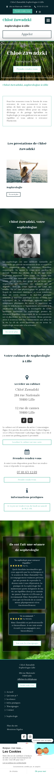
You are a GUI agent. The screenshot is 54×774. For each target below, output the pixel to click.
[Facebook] (36, 12)
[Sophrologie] (27, 171)
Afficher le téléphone (27, 679)
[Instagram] (40, 12)
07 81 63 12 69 (27, 472)
